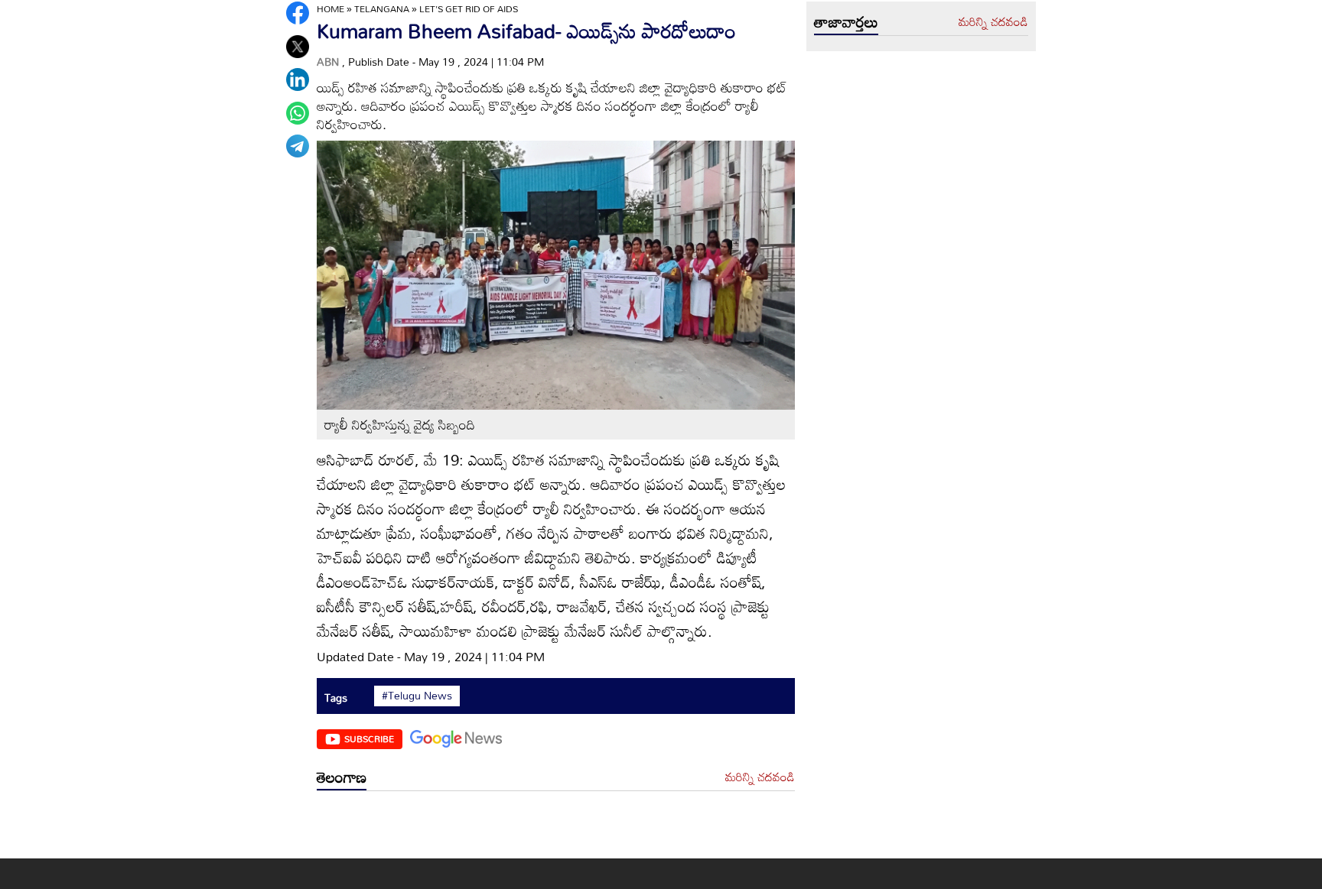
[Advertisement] (556, 828)
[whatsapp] (297, 113)
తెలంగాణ (341, 776)
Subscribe (369, 738)
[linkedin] (297, 79)
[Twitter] (297, 46)
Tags (335, 697)
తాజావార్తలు (846, 21)
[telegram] (297, 146)
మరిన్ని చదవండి (760, 777)
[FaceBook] (297, 13)
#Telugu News (417, 695)
